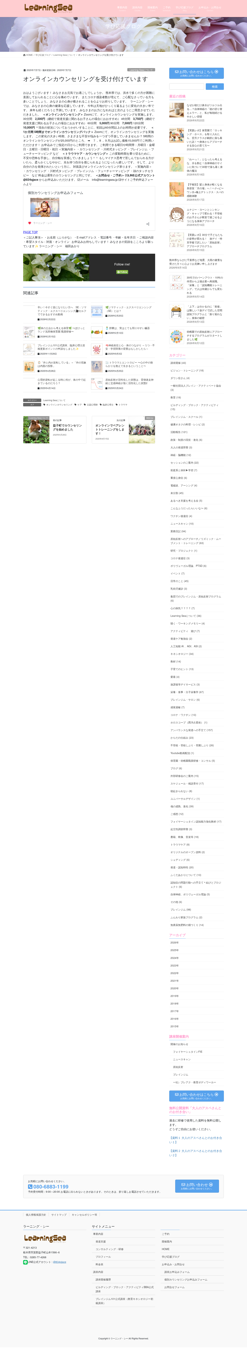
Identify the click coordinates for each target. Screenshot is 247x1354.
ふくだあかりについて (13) (186, 875)
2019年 (175, 996)
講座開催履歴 (103, 1279)
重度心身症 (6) (179, 478)
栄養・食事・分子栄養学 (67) (187, 692)
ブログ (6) (176, 768)
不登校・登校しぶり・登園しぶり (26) (192, 745)
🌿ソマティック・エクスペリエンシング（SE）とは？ (128, 309)
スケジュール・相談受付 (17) (187, 783)
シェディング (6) (180, 859)
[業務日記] (142, 429)
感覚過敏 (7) (178, 707)
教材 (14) (176, 661)
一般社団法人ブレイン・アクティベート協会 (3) (196, 388)
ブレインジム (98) (181, 909)
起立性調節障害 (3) (181, 829)
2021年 (175, 980)
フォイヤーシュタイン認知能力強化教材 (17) (196, 821)
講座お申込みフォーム (177, 1272)
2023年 (175, 965)
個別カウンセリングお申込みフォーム (185, 1279)
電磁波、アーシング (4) (184, 485)
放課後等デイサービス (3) (185, 684)
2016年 (175, 1018)
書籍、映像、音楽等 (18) (185, 837)
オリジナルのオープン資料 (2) (188, 852)
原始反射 (178, 1067)
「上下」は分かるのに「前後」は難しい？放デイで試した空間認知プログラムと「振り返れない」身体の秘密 (204, 312)
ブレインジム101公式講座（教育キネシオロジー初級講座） (124, 1301)
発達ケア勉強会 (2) (181, 638)
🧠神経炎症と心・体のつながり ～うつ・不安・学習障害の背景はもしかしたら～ (130, 347)
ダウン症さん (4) (180, 378)
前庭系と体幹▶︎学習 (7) (184, 470)
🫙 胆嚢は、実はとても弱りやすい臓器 (127, 328)
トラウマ (123, 404)
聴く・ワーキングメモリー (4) (188, 623)
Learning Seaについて (141, 70)
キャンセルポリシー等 (84, 1214)
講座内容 (98, 1272)
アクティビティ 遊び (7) (185, 631)
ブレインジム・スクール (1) (186, 416)
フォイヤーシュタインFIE (187, 1051)
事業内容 (98, 1234)
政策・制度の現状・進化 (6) (186, 439)
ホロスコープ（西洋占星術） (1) (189, 722)
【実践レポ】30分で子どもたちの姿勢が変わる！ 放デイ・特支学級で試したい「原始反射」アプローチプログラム (205, 240)
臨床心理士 (108, 404)
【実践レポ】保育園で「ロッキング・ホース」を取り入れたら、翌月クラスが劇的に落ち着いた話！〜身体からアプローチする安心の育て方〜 (204, 137)
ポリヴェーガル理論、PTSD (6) (188, 566)
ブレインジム (180, 1074)
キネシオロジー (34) (182, 654)
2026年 (175, 942)
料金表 (99, 1264)
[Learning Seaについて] (36, 429)
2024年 (175, 958)
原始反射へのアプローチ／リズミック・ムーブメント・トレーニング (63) (196, 541)
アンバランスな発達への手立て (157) (192, 730)
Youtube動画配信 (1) (182, 753)
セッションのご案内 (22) (185, 462)
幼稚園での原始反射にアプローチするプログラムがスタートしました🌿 (204, 335)
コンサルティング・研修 (110, 1249)
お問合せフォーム (174, 1287)
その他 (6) (176, 902)
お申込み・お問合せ (173, 1264)
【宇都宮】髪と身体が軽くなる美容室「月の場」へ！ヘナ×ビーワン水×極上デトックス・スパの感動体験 (205, 190)
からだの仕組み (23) (182, 737)
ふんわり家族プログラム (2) (186, 917)
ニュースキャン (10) (182, 523)
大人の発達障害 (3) (181, 447)
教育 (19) (176, 397)
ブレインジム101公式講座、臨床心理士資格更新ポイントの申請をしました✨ (61, 347)
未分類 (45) (177, 493)
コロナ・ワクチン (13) (183, 715)
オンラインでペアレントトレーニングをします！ (109, 429)
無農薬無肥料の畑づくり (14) (187, 925)
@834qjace (59, 1262)
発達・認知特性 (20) (182, 867)
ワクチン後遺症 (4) (181, 516)
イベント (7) (178, 573)
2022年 (175, 973)
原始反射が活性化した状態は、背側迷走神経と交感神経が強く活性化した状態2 (129, 381)
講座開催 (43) (178, 363)
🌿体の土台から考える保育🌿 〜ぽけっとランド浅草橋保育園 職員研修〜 (61, 329)
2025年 (175, 950)
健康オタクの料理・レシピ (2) (188, 424)
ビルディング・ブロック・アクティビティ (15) (195, 407)
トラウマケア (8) (180, 844)
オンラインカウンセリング (59, 404)
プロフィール (103, 1256)
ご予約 (165, 1234)
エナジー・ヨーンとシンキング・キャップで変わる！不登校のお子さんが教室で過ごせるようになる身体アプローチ (204, 215)
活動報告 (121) (179, 432)
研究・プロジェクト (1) (184, 550)
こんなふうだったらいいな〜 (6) (189, 508)
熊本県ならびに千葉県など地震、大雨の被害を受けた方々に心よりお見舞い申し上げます (195, 261)
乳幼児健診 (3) (179, 588)
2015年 (175, 1026)
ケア (79, 404)
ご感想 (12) (177, 814)
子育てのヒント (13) (182, 669)
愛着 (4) (175, 677)
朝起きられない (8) (181, 791)
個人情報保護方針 (36, 1214)
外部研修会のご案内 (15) (185, 776)
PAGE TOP (238, 1310)
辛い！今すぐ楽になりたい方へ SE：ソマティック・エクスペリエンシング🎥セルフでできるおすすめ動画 (62, 310)
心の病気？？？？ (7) (183, 608)
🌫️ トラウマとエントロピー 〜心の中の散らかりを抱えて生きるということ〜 (129, 364)
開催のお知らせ (179, 1044)
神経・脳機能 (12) (181, 455)
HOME (165, 1249)
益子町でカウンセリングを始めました (67, 427)
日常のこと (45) (180, 581)
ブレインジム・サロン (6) (185, 699)
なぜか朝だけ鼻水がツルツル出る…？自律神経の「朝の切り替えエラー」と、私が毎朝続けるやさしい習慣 (204, 110)
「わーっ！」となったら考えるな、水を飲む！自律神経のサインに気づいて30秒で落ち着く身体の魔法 (205, 164)
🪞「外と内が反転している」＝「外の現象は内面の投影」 (62, 364)
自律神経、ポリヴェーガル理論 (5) (190, 894)
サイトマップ (59, 1214)
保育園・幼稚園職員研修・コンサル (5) (193, 760)
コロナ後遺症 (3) (180, 558)
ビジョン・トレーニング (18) (187, 370)
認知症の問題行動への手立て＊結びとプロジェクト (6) (196, 884)
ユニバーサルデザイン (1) (185, 798)
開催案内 (167, 1241)
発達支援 (101, 1241)
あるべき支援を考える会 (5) (186, 500)
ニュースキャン (182, 1059)
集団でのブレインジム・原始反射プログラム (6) (196, 598)
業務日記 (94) (178, 531)
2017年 (175, 1011)
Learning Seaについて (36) (186, 616)
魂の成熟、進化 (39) (182, 806)
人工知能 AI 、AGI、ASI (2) (186, 646)
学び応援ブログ (171, 1256)
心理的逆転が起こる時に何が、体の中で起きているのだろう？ (62, 381)
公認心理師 (92, 404)
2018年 (175, 1003)
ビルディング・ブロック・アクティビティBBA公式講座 (125, 1289)
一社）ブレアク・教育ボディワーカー (194, 1082)
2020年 (175, 988)
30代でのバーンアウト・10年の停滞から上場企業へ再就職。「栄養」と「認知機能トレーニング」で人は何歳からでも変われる (205, 285)
